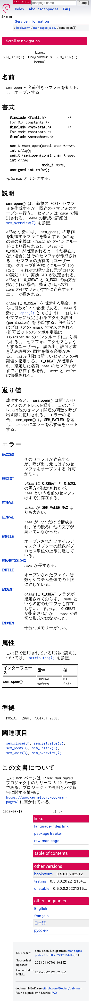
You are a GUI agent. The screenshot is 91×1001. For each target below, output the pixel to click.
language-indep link (51, 826)
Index (19, 9)
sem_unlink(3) (45, 748)
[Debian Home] (6, 10)
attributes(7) (42, 658)
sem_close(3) (18, 743)
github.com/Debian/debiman (62, 988)
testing (40, 881)
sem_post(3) (17, 748)
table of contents (51, 853)
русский (41, 930)
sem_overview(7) (21, 223)
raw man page (46, 840)
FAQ (66, 9)
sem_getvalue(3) (48, 743)
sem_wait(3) (17, 753)
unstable (41, 888)
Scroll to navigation (23, 41)
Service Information (32, 21)
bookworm (23, 27)
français (41, 915)
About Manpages (43, 9)
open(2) (27, 313)
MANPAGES (21, 1)
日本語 (40, 923)
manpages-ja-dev (44, 27)
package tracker (48, 833)
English (40, 908)
